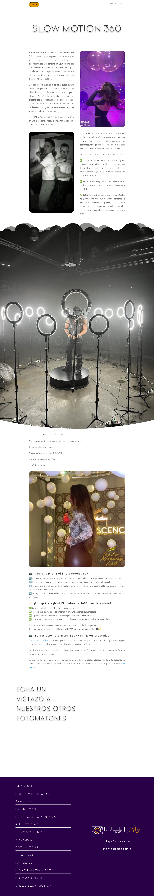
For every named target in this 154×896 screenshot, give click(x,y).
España (111, 841)
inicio (111, 3)
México (125, 841)
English (121, 3)
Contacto (34, 4)
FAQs (116, 3)
